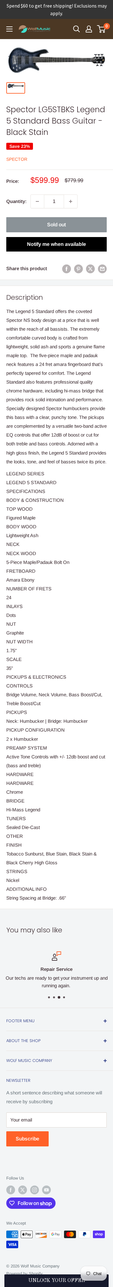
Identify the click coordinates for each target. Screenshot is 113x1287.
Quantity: (16, 201)
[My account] (89, 29)
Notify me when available (56, 244)
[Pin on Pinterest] (78, 268)
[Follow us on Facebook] (10, 1190)
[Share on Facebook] (66, 268)
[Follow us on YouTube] (46, 1190)
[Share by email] (102, 268)
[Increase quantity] (70, 201)
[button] (56, 1280)
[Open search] (76, 29)
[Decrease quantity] (37, 201)
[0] (101, 29)
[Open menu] (9, 29)
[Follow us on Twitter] (22, 1190)
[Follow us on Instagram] (34, 1190)
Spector (16, 159)
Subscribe (27, 1138)
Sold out (56, 224)
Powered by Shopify (24, 1273)
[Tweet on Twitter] (90, 268)
